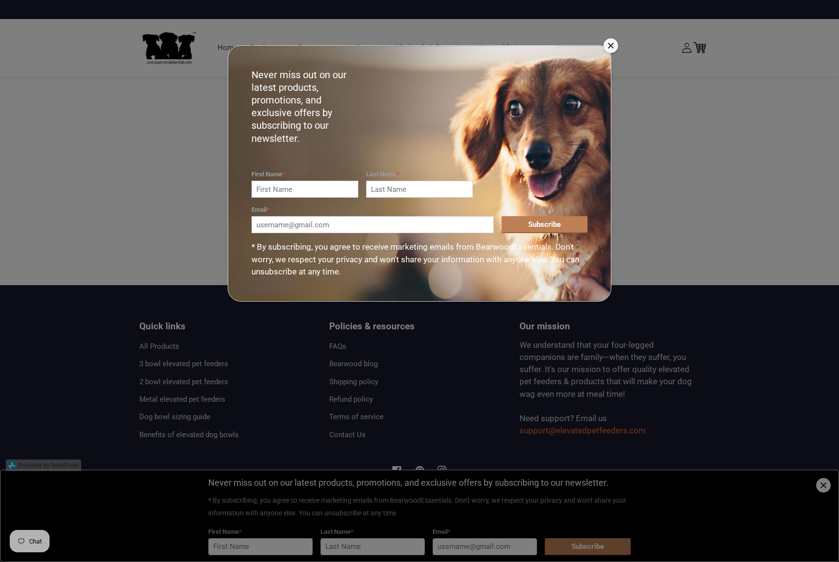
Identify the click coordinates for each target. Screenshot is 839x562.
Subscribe (544, 224)
